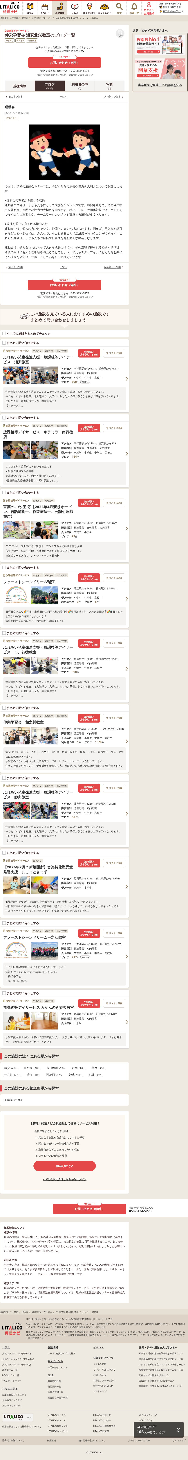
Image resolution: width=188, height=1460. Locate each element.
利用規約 (51, 1440)
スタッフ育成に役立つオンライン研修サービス (162, 1364)
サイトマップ (99, 1391)
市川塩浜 (55, 1068)
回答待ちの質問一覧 (58, 1397)
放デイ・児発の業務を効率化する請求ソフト (161, 1353)
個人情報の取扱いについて (92, 1440)
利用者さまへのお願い (104, 1380)
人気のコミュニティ (12, 1400)
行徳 (77, 1068)
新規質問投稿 (54, 1381)
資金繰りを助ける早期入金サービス (156, 1380)
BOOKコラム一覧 (10, 1375)
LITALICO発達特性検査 (104, 1425)
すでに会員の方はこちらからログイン (64, 1179)
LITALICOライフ (147, 1420)
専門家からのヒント (58, 1367)
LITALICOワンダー (102, 1420)
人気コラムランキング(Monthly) (18, 1359)
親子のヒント (55, 1361)
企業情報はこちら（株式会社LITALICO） (22, 1426)
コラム (6, 1347)
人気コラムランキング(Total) (16, 1353)
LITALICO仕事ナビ (102, 1414)
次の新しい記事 (112, 96)
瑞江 (32, 1075)
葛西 (97, 1068)
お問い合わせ (99, 1375)
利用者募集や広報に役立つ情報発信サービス (161, 1359)
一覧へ (63, 96)
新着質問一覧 (54, 1386)
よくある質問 (99, 1364)
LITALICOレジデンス (58, 1431)
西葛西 (53, 1075)
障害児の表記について (13, 1440)
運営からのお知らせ (103, 1385)
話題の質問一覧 (55, 1392)
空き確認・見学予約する (89, 353)
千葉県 (13, 1100)
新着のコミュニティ (12, 1405)
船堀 (94, 1075)
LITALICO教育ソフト (58, 1425)
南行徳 (31, 1068)
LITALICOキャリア (148, 1414)
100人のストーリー (11, 1380)
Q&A (51, 1375)
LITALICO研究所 (101, 1431)
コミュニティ (10, 1388)
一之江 (11, 1075)
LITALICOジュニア (57, 1420)
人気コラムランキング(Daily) (16, 1364)
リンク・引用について (104, 1369)
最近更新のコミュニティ (14, 1394)
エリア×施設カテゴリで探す (61, 1353)
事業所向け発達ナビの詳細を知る (160, 85)
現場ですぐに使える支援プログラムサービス (161, 1369)
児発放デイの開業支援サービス (154, 1375)
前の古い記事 (15, 96)
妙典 (74, 1075)
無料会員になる (65, 1166)
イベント (98, 1347)
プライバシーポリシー (139, 1440)
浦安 (10, 1068)
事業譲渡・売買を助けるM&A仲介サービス (160, 1386)
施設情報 (53, 1347)
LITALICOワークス (57, 1414)
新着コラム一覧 (10, 1369)
